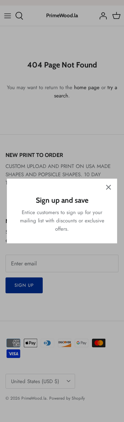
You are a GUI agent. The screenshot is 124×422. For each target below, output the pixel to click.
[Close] (108, 187)
